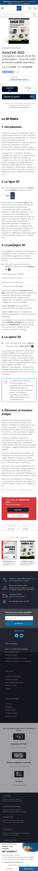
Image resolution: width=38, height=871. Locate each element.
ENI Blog (8, 796)
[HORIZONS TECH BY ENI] (19, 756)
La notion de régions (29, 529)
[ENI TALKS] (19, 737)
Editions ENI (19, 8)
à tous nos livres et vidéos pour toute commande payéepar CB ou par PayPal (21, 587)
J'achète (18, 510)
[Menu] (2, 8)
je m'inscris (19, 623)
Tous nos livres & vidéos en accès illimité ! (19, 2)
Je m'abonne (18, 515)
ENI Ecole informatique (13, 806)
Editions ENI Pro (10, 840)
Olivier (24, 67)
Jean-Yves (9, 67)
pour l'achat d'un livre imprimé (22, 579)
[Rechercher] (34, 14)
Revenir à (19, 78)
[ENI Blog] (19, 774)
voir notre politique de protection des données (18, 614)
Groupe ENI (9, 817)
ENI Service (9, 830)
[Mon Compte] (35, 8)
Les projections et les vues (13, 529)
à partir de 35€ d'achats (17, 595)
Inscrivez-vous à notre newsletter (18, 613)
